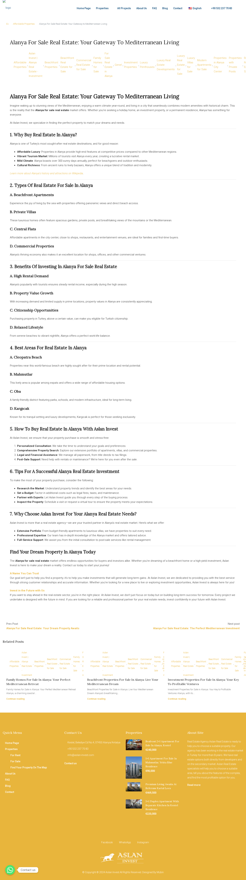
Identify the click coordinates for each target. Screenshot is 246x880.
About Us (141, 8)
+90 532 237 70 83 (221, 8)
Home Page (84, 8)
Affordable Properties (24, 24)
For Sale (15, 761)
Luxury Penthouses (147, 65)
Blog (165, 8)
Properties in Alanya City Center (220, 64)
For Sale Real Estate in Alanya (108, 65)
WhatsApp (124, 842)
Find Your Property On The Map (28, 767)
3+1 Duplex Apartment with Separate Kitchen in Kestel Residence (162, 805)
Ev (7, 24)
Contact (177, 8)
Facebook (107, 842)
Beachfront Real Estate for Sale (67, 64)
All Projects (124, 8)
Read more (193, 785)
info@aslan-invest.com (81, 755)
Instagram (143, 842)
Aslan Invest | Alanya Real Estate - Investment (35, 65)
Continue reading (15, 698)
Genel (118, 64)
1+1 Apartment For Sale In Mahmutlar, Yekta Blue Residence (161, 762)
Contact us (70, 763)
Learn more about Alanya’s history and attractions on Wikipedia (46, 173)
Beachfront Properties (51, 65)
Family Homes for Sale (97, 64)
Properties (102, 8)
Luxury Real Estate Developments (166, 65)
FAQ (154, 8)
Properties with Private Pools (235, 64)
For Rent (15, 755)
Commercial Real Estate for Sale (83, 65)
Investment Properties (131, 65)
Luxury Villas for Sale (191, 64)
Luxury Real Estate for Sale (181, 64)
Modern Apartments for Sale (204, 65)
